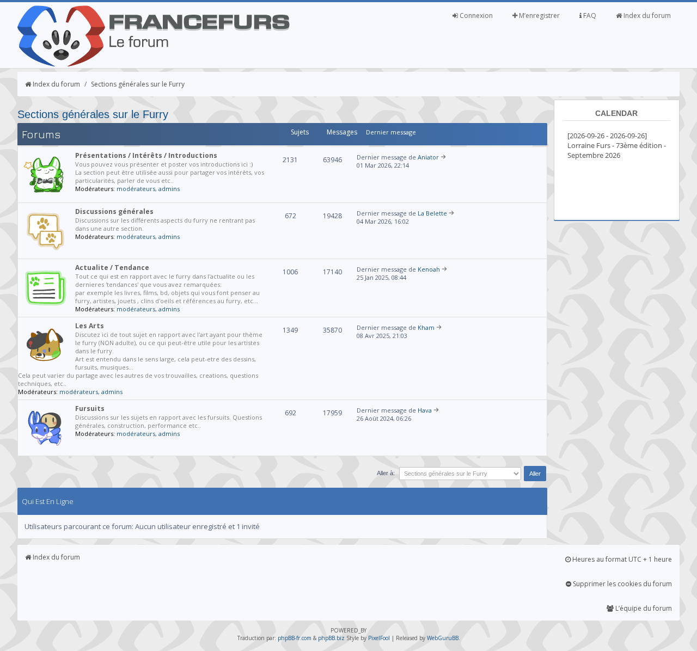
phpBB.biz (331, 638)
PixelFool (379, 638)
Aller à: (386, 473)
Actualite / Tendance (112, 267)
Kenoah (429, 269)
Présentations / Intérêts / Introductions (146, 155)
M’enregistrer (538, 15)
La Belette (432, 213)
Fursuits (90, 408)
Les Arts (89, 325)
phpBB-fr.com (294, 638)
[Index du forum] (153, 64)
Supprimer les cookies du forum (621, 583)
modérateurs (136, 189)
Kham (426, 327)
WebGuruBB (442, 638)
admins (169, 189)
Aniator (428, 157)
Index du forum (646, 15)
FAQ (589, 15)
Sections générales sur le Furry (138, 84)
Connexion (475, 15)
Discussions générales (114, 211)
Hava (425, 410)
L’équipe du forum (643, 608)
